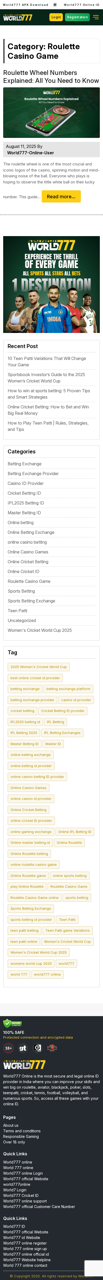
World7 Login (14, 1190)
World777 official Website (25, 1179)
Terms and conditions (22, 1131)
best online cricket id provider (35, 678)
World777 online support (25, 1201)
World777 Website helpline (27, 1260)
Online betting (21, 522)
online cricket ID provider (31, 820)
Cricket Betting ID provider (63, 711)
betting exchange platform (68, 689)
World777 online (17, 1162)
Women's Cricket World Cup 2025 (40, 630)
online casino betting (27, 542)
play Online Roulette (27, 886)
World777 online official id (26, 1254)
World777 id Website (21, 1237)
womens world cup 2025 (31, 963)
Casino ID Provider (26, 483)
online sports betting (70, 875)
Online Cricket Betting (28, 561)
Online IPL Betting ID (74, 832)
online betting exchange (31, 754)
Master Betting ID (24, 512)
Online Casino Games (28, 552)
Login (56, 17)
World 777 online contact (25, 1265)
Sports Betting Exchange (31, 600)
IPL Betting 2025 (24, 733)
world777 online (47, 974)
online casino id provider (31, 798)
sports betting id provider (31, 919)
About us (10, 1125)
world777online (16, 1184)
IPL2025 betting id (25, 722)
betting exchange (25, 689)
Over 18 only (14, 1142)
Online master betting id (30, 842)
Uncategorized (22, 620)
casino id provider (76, 700)
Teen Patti (17, 610)
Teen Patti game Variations (67, 930)
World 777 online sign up (25, 1248)
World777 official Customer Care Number (39, 1206)
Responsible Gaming (21, 1136)
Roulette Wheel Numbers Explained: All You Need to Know (51, 76)
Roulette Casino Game (29, 581)
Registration (77, 17)
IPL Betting (55, 722)
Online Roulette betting (29, 853)
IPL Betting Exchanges (62, 733)
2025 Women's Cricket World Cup (39, 667)
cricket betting (22, 711)
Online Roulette (69, 842)
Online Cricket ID (23, 571)
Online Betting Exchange (31, 532)
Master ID (53, 744)
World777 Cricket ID (21, 1195)
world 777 (19, 974)
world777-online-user (30, 152)
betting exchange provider (32, 700)
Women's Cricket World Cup (67, 941)
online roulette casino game (34, 864)
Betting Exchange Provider (33, 473)
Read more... (61, 196)
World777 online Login (23, 1173)
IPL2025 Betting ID (26, 503)
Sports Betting (21, 591)
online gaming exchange (31, 832)
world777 (66, 963)
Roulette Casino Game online (35, 897)
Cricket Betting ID (24, 493)
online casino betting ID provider (37, 776)
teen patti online (24, 941)
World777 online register (25, 1243)
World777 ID (14, 1226)
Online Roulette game (28, 875)
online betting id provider (31, 766)
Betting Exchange (24, 463)
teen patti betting (25, 930)
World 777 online (18, 1167)
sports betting (76, 897)
